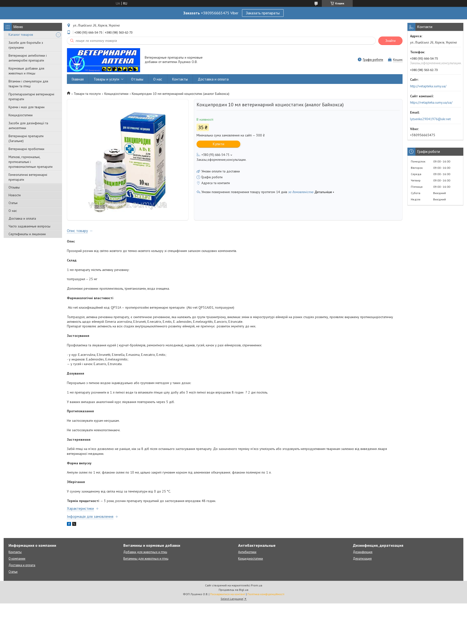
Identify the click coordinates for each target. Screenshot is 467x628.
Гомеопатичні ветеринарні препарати (28, 177)
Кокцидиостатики (250, 558)
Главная (78, 79)
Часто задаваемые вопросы (29, 226)
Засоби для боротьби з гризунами (26, 45)
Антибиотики (247, 552)
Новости (15, 195)
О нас (13, 210)
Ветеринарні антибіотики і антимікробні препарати (28, 58)
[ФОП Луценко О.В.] (103, 60)
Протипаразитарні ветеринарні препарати (31, 96)
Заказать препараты (263, 12)
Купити (218, 144)
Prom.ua (256, 585)
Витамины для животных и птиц (145, 558)
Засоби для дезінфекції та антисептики (28, 125)
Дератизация (362, 558)
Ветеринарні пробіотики (26, 149)
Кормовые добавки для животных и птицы (26, 70)
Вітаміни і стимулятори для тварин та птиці (28, 83)
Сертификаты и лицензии (27, 234)
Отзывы (14, 187)
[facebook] (69, 524)
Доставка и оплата (22, 218)
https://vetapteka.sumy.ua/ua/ (431, 102)
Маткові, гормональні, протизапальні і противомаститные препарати (31, 162)
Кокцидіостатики (21, 115)
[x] (74, 524)
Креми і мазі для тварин (27, 107)
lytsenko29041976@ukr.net (430, 119)
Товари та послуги (87, 93)
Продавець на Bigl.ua (233, 590)
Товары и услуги (106, 79)
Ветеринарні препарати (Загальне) (26, 138)
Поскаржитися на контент (227, 594)
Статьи (13, 203)
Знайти (390, 41)
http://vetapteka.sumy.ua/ (428, 86)
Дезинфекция (362, 552)
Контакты (180, 79)
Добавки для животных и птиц (145, 552)
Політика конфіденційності (265, 594)
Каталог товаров (21, 34)
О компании (17, 558)
